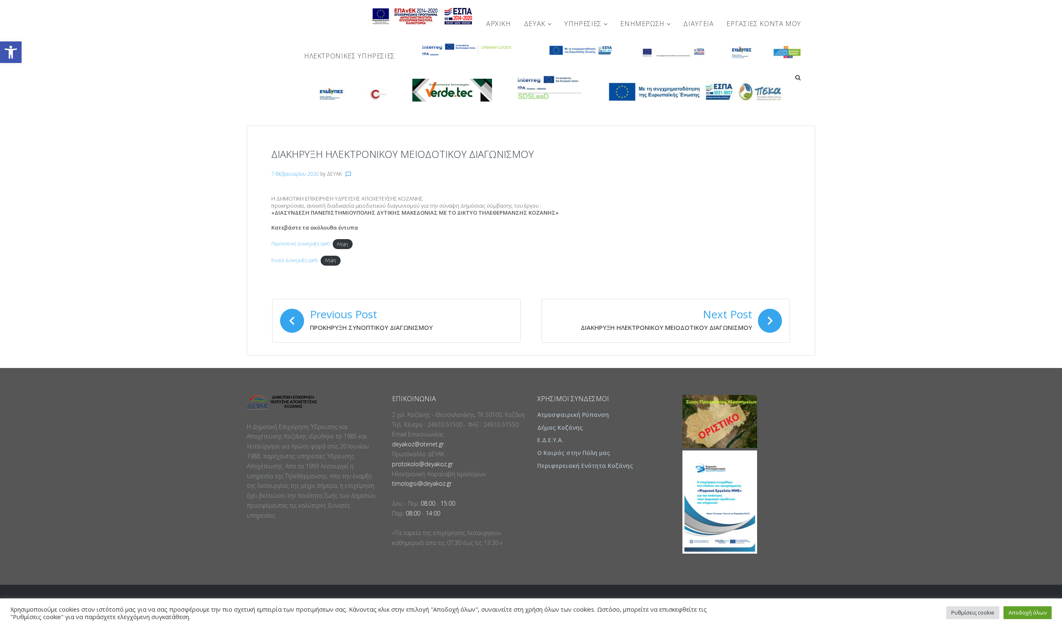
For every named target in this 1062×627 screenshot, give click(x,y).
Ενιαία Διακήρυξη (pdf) (294, 260)
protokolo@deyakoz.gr (422, 464)
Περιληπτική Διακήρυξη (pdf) (300, 244)
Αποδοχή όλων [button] (1027, 612)
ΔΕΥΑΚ (536, 23)
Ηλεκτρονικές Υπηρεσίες (349, 56)
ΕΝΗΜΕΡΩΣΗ (643, 23)
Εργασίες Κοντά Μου (763, 23)
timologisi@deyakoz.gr (422, 483)
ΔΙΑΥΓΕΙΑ (698, 23)
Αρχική (498, 23)
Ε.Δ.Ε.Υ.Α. (550, 440)
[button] (11, 52)
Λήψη (342, 244)
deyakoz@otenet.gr (418, 444)
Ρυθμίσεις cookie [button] (972, 612)
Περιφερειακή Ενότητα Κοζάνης (585, 466)
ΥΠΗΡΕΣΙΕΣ (583, 23)
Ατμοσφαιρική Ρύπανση (573, 415)
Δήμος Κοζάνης (560, 427)
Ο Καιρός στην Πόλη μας (573, 453)
